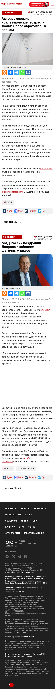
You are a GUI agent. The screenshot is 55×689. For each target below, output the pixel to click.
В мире (28, 543)
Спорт (36, 550)
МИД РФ (8, 497)
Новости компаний (33, 562)
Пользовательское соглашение (18, 683)
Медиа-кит (29, 665)
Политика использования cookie (18, 685)
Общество (25, 537)
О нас (22, 556)
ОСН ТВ (31, 556)
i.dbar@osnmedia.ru (18, 612)
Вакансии (30, 601)
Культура (10, 556)
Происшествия (13, 543)
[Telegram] (16, 72)
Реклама (10, 167)
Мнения (25, 550)
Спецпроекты (12, 562)
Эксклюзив (11, 550)
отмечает (45, 338)
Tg (43, 240)
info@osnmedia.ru (18, 601)
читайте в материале (12, 220)
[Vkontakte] (10, 72)
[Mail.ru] (28, 72)
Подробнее (21, 661)
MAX (20, 240)
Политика (10, 537)
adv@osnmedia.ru (12, 618)
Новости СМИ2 (11, 250)
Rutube (32, 240)
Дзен (10, 240)
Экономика (40, 537)
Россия (8, 231)
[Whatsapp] (22, 72)
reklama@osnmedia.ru (33, 616)
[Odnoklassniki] (4, 72)
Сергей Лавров (27, 497)
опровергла (46, 197)
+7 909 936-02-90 (40, 612)
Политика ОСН (39, 683)
